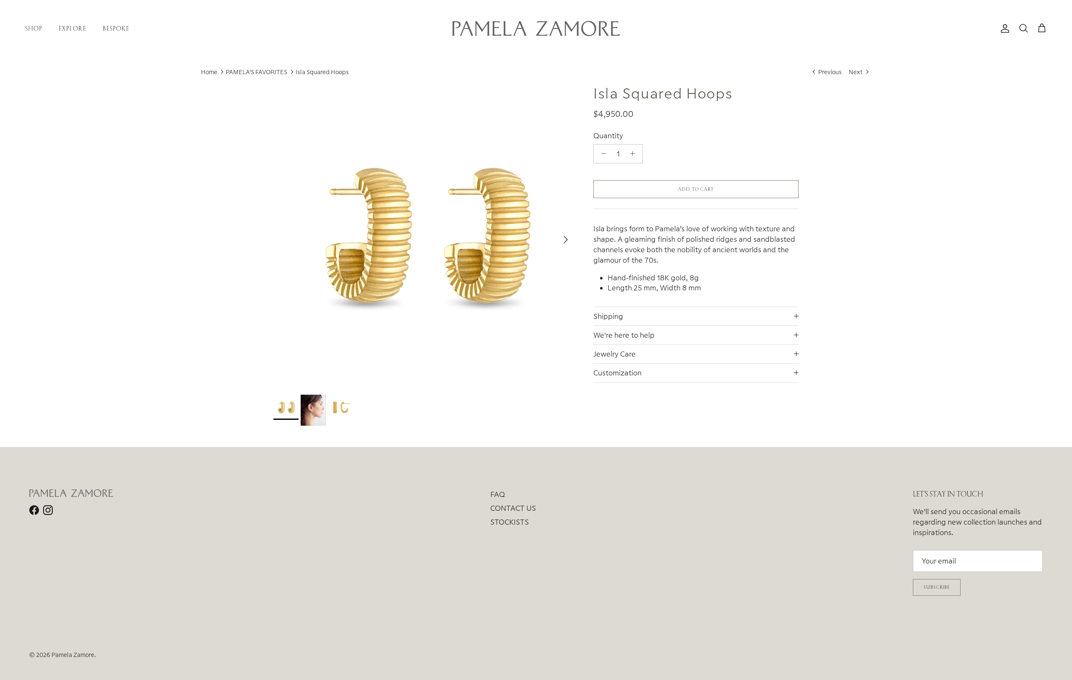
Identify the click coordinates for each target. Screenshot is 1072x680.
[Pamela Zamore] (536, 28)
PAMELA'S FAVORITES (256, 71)
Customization (617, 372)
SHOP (33, 28)
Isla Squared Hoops (322, 71)
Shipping (608, 316)
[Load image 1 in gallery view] (424, 235)
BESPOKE (116, 28)
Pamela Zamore (73, 654)
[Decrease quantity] (601, 154)
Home (209, 71)
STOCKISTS (509, 521)
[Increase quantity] (634, 154)
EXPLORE (72, 28)
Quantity (608, 135)
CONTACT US (513, 508)
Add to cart (696, 189)
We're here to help (624, 335)
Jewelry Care (614, 353)
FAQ (497, 494)
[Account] (1003, 28)
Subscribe (937, 587)
